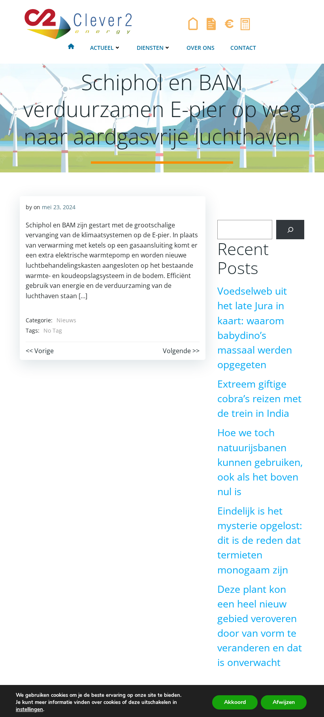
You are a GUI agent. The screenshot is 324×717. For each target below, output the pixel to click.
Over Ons (200, 47)
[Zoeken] (290, 229)
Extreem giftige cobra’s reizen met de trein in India (259, 398)
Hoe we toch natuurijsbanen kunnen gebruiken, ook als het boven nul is (260, 462)
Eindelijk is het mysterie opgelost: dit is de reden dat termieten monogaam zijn (259, 540)
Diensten (150, 47)
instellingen (29, 709)
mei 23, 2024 (58, 207)
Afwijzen (284, 702)
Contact (243, 47)
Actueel (102, 47)
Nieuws (66, 320)
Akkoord (235, 702)
